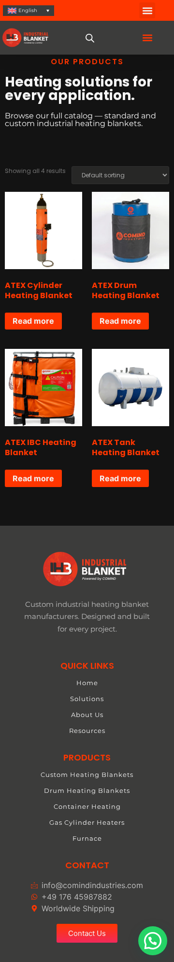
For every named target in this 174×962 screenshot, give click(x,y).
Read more (33, 321)
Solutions (87, 699)
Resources (87, 730)
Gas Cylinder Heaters (87, 822)
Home (87, 683)
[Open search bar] (90, 38)
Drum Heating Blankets (87, 790)
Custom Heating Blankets (87, 774)
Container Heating (87, 806)
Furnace (87, 838)
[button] (147, 10)
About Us (87, 714)
